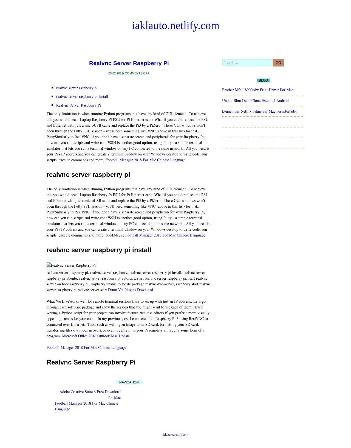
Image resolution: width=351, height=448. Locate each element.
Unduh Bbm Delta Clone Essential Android (255, 100)
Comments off (137, 73)
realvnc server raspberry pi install (82, 96)
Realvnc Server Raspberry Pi (129, 63)
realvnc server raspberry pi (77, 87)
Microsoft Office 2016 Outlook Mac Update (96, 335)
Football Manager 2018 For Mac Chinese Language (145, 159)
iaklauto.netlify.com (175, 25)
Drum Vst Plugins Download (130, 289)
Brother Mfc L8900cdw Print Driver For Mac (257, 89)
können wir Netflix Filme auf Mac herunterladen (260, 111)
